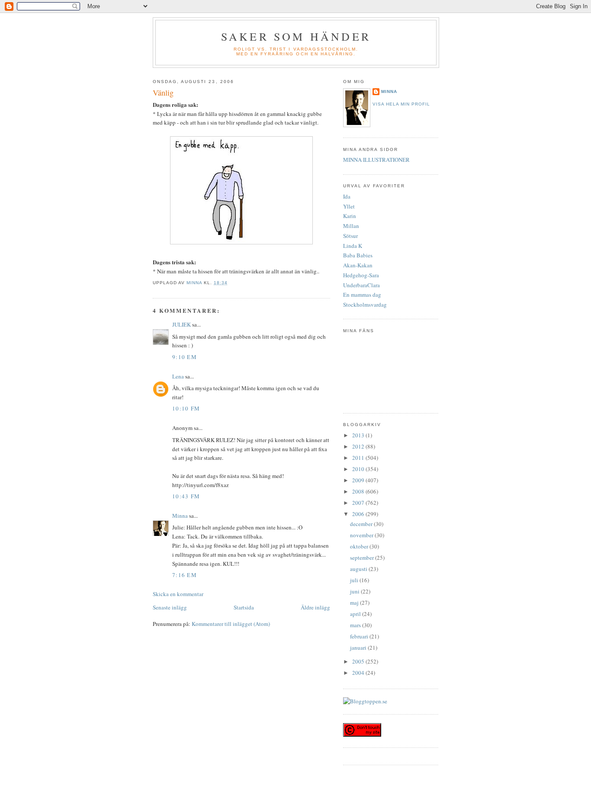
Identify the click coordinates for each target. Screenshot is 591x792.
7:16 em (184, 575)
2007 (359, 503)
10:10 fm (186, 408)
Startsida (244, 607)
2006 (359, 514)
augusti (359, 569)
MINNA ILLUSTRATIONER (376, 160)
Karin (349, 216)
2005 (359, 661)
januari (359, 647)
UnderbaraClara (361, 285)
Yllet (349, 206)
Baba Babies (358, 255)
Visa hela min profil (401, 104)
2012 (359, 446)
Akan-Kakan (358, 265)
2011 (359, 458)
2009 (359, 480)
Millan (351, 226)
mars (356, 625)
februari (359, 636)
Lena (178, 376)
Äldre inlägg (315, 607)
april (356, 614)
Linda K (352, 246)
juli (355, 580)
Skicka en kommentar (178, 594)
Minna (180, 515)
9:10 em (184, 357)
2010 (359, 469)
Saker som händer (296, 36)
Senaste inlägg (170, 607)
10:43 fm (186, 496)
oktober (359, 546)
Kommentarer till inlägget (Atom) (231, 624)
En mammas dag (362, 294)
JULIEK (181, 324)
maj (355, 602)
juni (355, 591)
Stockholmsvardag (365, 304)
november (362, 535)
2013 (359, 435)
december (362, 524)
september (362, 557)
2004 (359, 673)
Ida (346, 196)
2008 (359, 491)
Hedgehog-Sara (361, 275)
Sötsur (350, 236)
